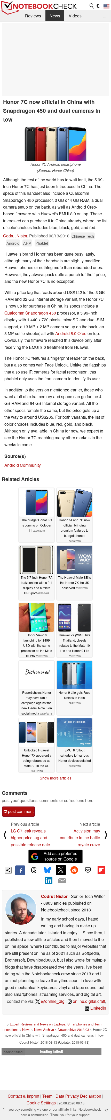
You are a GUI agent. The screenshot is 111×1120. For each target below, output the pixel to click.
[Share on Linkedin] (49, 880)
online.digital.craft (88, 1001)
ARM (27, 243)
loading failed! (13, 1051)
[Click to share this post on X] (61, 870)
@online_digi (53, 1001)
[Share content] (8, 870)
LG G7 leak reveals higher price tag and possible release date (30, 838)
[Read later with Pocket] (88, 870)
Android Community (22, 465)
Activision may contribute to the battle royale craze (80, 838)
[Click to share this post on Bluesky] (47, 870)
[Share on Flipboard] (101, 870)
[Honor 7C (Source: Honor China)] (55, 143)
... (104, 16)
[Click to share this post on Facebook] (20, 870)
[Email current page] (62, 880)
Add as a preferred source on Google (60, 856)
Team (47, 1096)
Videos (75, 16)
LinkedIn (97, 1008)
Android (12, 243)
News (55, 16)
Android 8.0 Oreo (70, 333)
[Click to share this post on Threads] (33, 870)
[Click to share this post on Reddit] (74, 870)
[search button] (92, 6)
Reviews (33, 16)
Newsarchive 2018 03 (73, 1029)
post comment (20, 811)
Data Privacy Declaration (78, 1096)
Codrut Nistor (15, 236)
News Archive (44, 1029)
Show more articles (55, 778)
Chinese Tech (83, 236)
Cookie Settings (41, 1103)
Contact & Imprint (23, 1096)
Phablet (41, 243)
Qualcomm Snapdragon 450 (30, 313)
